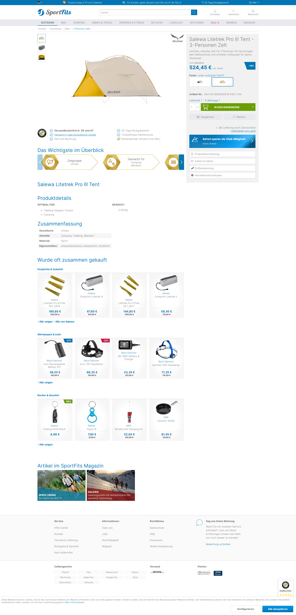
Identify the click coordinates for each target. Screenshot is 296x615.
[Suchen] (194, 12)
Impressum (156, 540)
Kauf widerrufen (63, 552)
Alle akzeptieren (278, 609)
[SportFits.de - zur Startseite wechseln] (54, 12)
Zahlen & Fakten (204, 161)
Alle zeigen (46, 321)
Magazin (107, 546)
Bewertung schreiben (218, 544)
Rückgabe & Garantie (66, 546)
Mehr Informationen (74, 602)
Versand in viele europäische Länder (75, 134)
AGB (152, 533)
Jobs (105, 533)
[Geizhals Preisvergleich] (204, 573)
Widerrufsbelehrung (161, 546)
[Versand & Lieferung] (172, 572)
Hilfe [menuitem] (254, 2)
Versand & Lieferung (66, 540)
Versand (155, 566)
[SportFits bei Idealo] (218, 573)
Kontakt (58, 533)
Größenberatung (204, 168)
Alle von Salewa (64, 321)
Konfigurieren (245, 609)
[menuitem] (231, 12)
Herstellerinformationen (208, 175)
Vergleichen (207, 116)
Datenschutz (157, 527)
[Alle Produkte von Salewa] (176, 38)
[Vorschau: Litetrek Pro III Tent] (41, 38)
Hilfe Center (61, 527)
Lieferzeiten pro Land (243, 130)
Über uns (107, 527)
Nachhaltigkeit (110, 540)
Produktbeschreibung (207, 154)
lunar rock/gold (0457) (211, 75)
